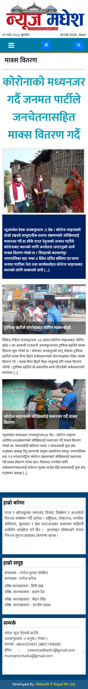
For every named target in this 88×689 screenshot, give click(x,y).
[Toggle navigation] (11, 45)
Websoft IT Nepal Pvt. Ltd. (55, 684)
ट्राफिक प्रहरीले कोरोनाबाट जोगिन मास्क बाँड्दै (37, 327)
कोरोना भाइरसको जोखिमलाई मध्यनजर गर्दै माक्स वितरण (40, 419)
